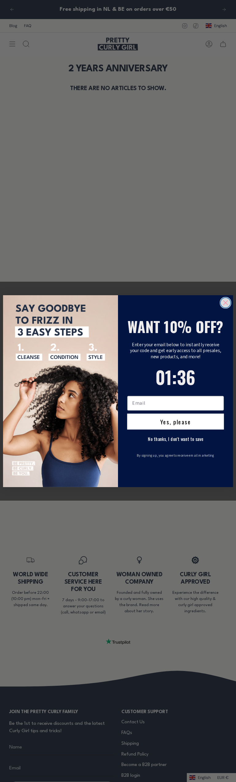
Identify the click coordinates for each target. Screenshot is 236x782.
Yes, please (175, 421)
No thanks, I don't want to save (175, 439)
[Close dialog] (225, 302)
